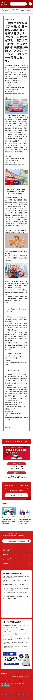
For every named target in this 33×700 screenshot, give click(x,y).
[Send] (24, 4)
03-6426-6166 (23, 681)
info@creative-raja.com (10, 681)
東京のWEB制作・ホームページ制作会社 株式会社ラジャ (16, 694)
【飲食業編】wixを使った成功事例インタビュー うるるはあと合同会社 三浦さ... (16, 597)
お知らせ (7, 427)
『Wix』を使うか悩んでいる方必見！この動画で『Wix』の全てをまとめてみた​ (15, 589)
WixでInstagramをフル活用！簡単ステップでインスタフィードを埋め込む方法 (16, 634)
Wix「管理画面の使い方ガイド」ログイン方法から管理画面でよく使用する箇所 (16, 626)
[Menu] (30, 4)
